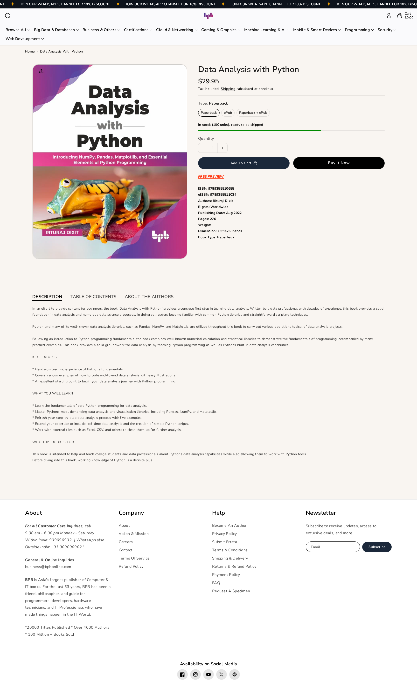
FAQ (216, 583)
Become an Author (229, 525)
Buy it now (339, 163)
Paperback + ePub (253, 112)
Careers (126, 542)
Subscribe (377, 547)
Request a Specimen (231, 591)
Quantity (206, 138)
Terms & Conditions (230, 550)
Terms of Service (134, 558)
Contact (125, 550)
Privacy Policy (224, 533)
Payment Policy (226, 574)
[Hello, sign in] (389, 16)
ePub (228, 112)
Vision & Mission (134, 533)
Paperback (209, 112)
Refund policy (131, 566)
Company (131, 513)
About (33, 513)
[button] (8, 16)
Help (218, 513)
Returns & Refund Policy (234, 566)
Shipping (228, 89)
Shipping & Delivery (230, 558)
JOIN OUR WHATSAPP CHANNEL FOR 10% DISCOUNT (65, 4)
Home (30, 51)
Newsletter (321, 513)
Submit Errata (224, 542)
